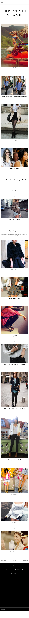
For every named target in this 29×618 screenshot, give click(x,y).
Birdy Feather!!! (14, 168)
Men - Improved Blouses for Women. (14, 364)
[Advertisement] (14, 591)
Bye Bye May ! (14, 68)
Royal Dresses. (14, 552)
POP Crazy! (14, 494)
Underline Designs (5, 609)
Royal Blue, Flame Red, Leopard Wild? (14, 180)
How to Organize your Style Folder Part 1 (14, 96)
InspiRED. (14, 336)
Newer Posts (3, 560)
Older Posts (25, 560)
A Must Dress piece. (14, 298)
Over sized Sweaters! (15, 523)
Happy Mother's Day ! (14, 460)
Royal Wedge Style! (14, 231)
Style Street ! (14, 269)
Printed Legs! (14, 140)
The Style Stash (14, 13)
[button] (3, 2)
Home (14, 560)
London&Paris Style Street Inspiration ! (14, 408)
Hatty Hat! (15, 191)
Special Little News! (14, 219)
